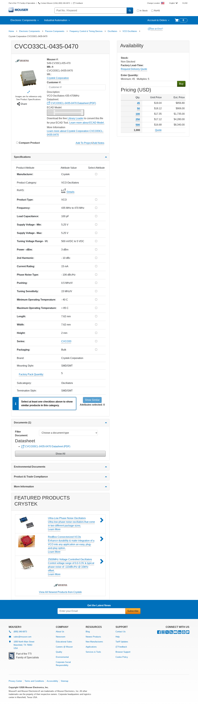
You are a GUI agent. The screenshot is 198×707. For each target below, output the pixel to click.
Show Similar (92, 400)
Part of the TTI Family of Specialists (22, 3)
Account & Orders (157, 20)
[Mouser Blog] (187, 633)
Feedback (122, 647)
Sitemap (64, 681)
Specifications (22, 157)
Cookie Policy (122, 657)
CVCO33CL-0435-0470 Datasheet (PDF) (73, 103)
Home (11, 31)
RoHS (157, 10)
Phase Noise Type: (28, 274)
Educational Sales (64, 642)
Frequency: (23, 208)
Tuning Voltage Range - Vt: (32, 241)
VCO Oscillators (130, 31)
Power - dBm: (25, 249)
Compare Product (29, 142)
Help (118, 637)
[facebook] (159, 633)
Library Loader (76, 118)
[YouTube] (175, 633)
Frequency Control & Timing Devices (86, 31)
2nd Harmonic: (25, 258)
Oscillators (112, 31)
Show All (60, 453)
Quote (158, 130)
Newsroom (60, 637)
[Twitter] (167, 633)
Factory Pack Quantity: (31, 374)
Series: (21, 341)
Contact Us (121, 631)
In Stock (144, 10)
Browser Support (123, 652)
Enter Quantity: (129, 75)
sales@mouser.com (22, 637)
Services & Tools (93, 652)
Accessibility (52, 681)
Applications (91, 647)
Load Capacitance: (28, 216)
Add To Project (84, 143)
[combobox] (173, 3)
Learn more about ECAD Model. (86, 122)
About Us (60, 631)
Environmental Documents (29, 466)
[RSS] (171, 633)
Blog (88, 631)
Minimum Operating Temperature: (36, 299)
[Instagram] (163, 633)
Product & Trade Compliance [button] (31, 476)
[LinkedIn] (179, 633)
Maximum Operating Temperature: (37, 308)
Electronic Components (23, 20)
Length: (21, 316)
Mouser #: (52, 59)
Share (23, 104)
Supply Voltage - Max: (29, 233)
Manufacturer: (25, 174)
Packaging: (23, 349)
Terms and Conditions (34, 681)
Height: (21, 333)
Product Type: (25, 199)
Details (70, 192)
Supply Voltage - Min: (29, 224)
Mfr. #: (50, 67)
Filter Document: (21, 433)
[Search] (130, 10)
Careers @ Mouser (64, 647)
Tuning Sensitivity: (28, 291)
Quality (59, 652)
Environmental (62, 657)
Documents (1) (22, 422)
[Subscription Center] (183, 633)
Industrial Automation (55, 20)
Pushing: (22, 283)
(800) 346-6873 (20, 631)
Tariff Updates (122, 642)
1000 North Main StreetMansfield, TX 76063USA (24, 645)
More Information (24, 486)
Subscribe (132, 611)
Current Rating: (26, 266)
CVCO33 (66, 341)
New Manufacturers (94, 642)
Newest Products (93, 637)
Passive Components (54, 31)
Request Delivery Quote (134, 69)
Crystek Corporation (58, 78)
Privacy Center (15, 681)
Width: (20, 324)
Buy (181, 83)
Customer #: (54, 82)
